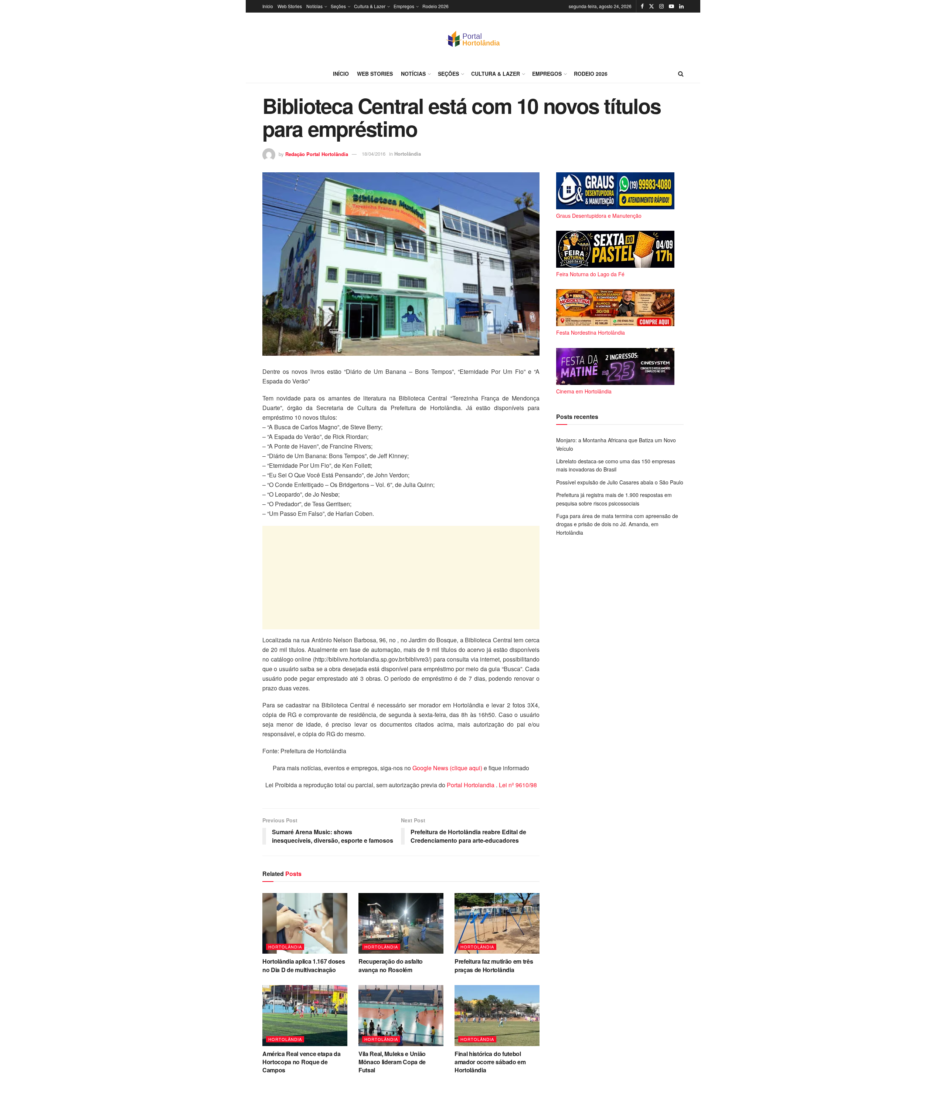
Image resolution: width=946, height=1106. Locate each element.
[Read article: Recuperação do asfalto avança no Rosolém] (400, 923)
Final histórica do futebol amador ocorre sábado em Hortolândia (490, 1062)
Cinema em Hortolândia (584, 391)
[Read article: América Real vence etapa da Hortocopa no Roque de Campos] (304, 1015)
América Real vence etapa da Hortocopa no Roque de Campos (301, 1062)
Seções (338, 6)
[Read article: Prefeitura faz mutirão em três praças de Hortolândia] (497, 923)
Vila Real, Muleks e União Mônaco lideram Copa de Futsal (392, 1062)
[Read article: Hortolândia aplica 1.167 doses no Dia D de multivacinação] (304, 923)
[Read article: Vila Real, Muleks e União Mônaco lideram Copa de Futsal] (400, 1015)
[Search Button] (681, 73)
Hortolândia (407, 153)
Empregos (404, 6)
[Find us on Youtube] (671, 6)
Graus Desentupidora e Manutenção (599, 215)
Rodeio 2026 (435, 6)
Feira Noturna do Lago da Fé (590, 274)
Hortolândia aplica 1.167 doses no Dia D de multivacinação (303, 965)
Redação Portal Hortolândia (316, 153)
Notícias (314, 6)
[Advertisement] (401, 577)
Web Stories (290, 6)
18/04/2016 (373, 153)
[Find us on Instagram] (661, 6)
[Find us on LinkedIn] (681, 6)
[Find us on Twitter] (651, 6)
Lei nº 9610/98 (517, 785)
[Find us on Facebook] (642, 6)
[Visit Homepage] (473, 38)
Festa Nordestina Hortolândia (590, 332)
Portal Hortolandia (471, 785)
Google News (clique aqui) (447, 768)
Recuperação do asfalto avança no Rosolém (390, 965)
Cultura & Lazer (369, 6)
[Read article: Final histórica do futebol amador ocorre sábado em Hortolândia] (497, 1015)
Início (267, 6)
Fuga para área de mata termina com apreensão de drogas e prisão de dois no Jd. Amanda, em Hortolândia (617, 524)
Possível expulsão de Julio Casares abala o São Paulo (619, 482)
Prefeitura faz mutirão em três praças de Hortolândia (494, 965)
